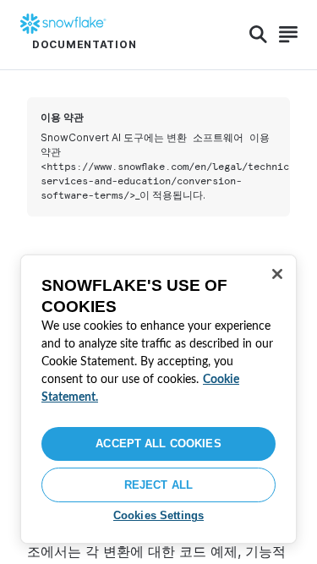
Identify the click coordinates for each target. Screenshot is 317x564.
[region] (158, 399)
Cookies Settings (158, 515)
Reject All (158, 485)
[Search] (258, 34)
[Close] (277, 274)
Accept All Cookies (158, 443)
